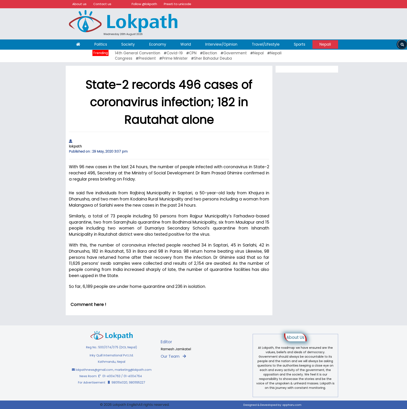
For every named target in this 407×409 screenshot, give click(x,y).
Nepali (325, 44)
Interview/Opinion (221, 44)
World (185, 44)
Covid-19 (175, 53)
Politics (100, 44)
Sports (299, 44)
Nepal (258, 53)
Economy (157, 44)
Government (235, 53)
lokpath (75, 146)
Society (128, 44)
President (147, 58)
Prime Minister (175, 58)
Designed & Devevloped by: (272, 405)
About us (79, 4)
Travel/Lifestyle (266, 44)
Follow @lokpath (144, 4)
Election (210, 53)
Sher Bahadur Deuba (213, 58)
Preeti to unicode (177, 4)
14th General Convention (137, 53)
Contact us (102, 4)
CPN (193, 53)
